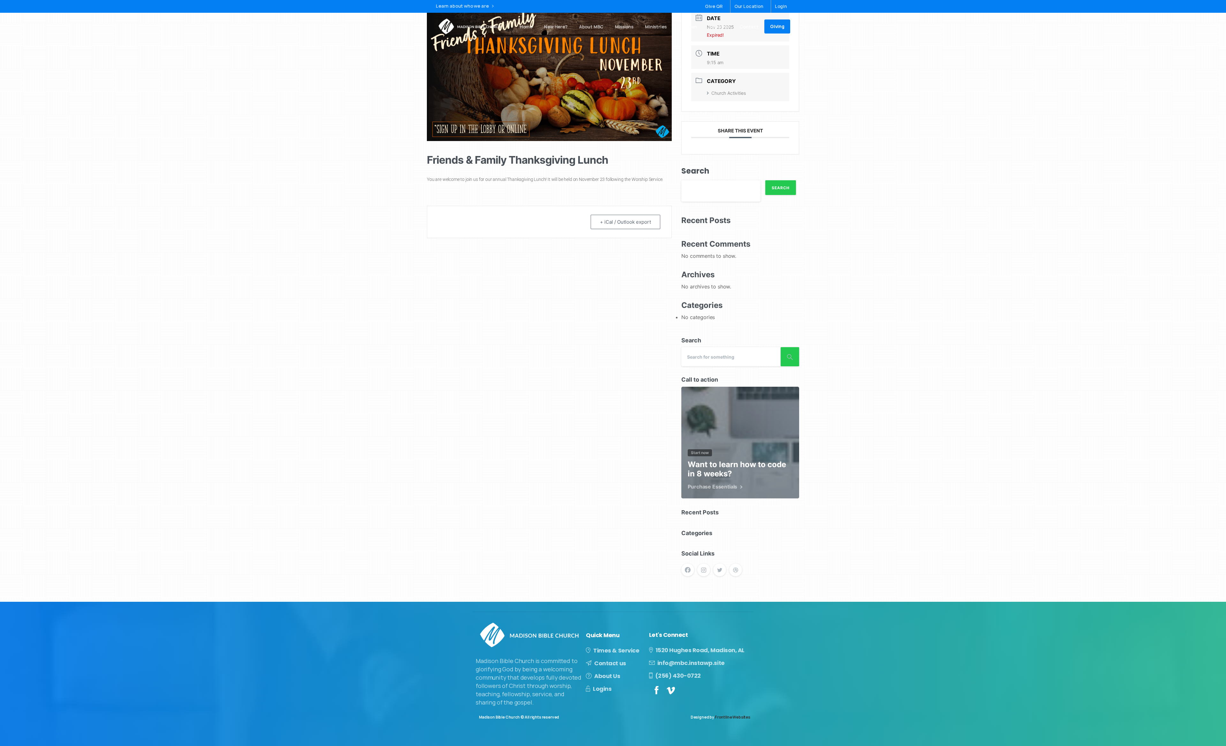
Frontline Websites (732, 717)
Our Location (748, 6)
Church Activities (728, 93)
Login (781, 6)
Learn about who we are (462, 6)
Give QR (714, 6)
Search (695, 171)
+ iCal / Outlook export (625, 222)
